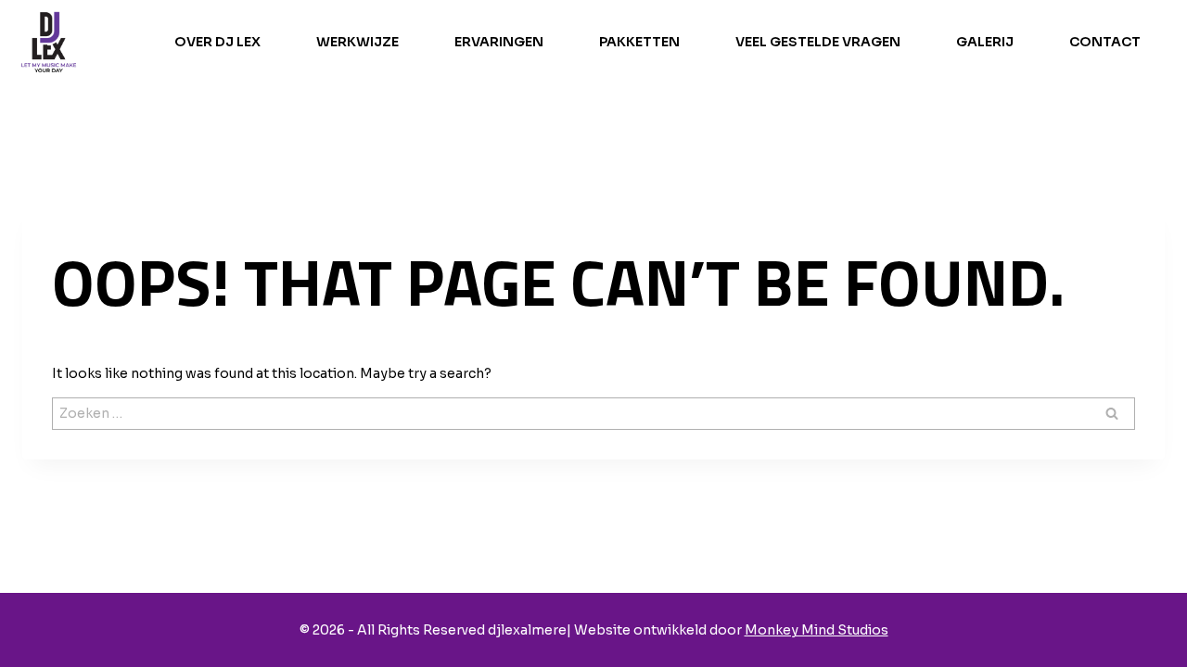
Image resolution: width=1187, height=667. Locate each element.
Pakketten (639, 41)
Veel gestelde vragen (817, 41)
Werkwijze (357, 41)
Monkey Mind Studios (816, 630)
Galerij (985, 41)
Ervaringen (498, 41)
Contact (1105, 41)
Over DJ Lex (217, 41)
